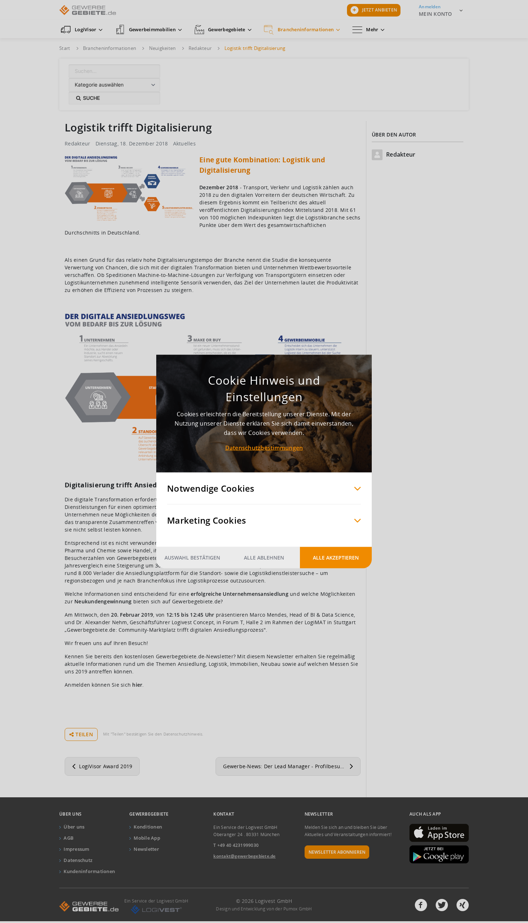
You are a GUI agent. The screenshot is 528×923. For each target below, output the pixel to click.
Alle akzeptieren (336, 557)
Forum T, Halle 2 (243, 622)
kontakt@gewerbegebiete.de (244, 856)
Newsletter (146, 849)
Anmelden (430, 7)
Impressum (76, 849)
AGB (69, 838)
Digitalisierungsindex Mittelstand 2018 (289, 210)
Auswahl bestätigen (192, 557)
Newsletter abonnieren (337, 852)
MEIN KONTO (435, 13)
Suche (90, 98)
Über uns (74, 827)
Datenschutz (78, 860)
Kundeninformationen (89, 871)
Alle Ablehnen (264, 557)
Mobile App (147, 838)
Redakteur (77, 143)
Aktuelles (184, 144)
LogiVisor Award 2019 (105, 766)
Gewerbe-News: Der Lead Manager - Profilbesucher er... (292, 766)
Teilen (84, 734)
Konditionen (148, 827)
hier (137, 684)
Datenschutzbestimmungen (264, 448)
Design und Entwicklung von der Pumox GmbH (264, 909)
